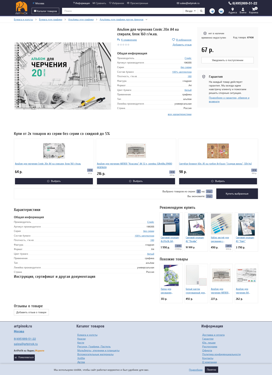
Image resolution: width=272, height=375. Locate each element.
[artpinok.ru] (21, 7)
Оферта (207, 350)
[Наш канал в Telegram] (212, 11)
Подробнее (196, 369)
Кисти (80, 342)
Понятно (211, 369)
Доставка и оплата (213, 335)
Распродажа (209, 346)
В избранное (184, 39)
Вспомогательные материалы (95, 354)
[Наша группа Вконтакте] (221, 11)
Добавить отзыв (182, 44)
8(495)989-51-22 (244, 3)
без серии (186, 67)
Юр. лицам (209, 342)
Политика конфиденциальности (221, 354)
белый (188, 89)
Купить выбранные (237, 193)
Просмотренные (139, 3)
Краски (81, 338)
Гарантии (208, 338)
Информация (82, 3)
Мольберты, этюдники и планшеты (98, 350)
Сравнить (100, 3)
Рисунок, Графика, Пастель (94, 346)
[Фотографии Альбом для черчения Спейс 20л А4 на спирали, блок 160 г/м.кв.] (63, 76)
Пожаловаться (26, 357)
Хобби (81, 358)
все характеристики (180, 114)
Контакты (207, 358)
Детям (81, 362)
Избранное (117, 3)
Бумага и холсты (87, 335)
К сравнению (129, 39)
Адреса (233, 12)
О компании (209, 362)
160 (190, 76)
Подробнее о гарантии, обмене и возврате (229, 99)
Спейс (188, 58)
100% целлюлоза (182, 71)
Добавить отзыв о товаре (31, 312)
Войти (243, 12)
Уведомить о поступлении (227, 60)
